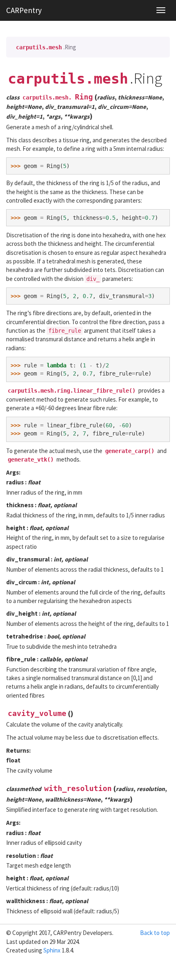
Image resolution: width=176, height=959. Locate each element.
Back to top (155, 933)
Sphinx (52, 950)
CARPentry (24, 10)
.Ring (46, 47)
